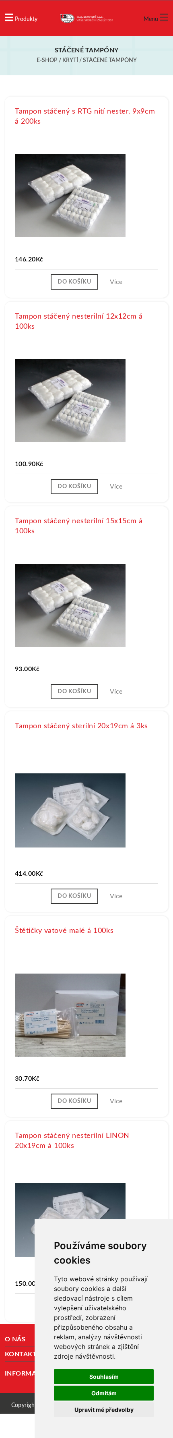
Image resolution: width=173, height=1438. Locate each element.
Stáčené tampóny (110, 60)
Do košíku (74, 282)
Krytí (70, 60)
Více (116, 282)
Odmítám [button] (104, 1393)
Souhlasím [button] (104, 1376)
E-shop (47, 60)
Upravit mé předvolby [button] (104, 1409)
